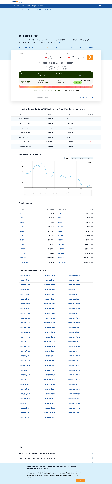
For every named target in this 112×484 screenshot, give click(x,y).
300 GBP (60, 231)
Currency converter (18, 6)
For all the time (89, 158)
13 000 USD (68, 47)
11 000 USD (44, 47)
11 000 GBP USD (86, 98)
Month (67, 158)
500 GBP (60, 240)
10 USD (21, 217)
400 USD (21, 235)
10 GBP (60, 217)
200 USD (21, 226)
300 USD (21, 231)
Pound (28, 6)
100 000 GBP (61, 258)
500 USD (21, 240)
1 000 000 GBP (62, 262)
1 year (81, 158)
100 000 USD (23, 258)
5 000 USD (22, 249)
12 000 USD (56, 47)
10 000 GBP (61, 253)
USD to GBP (23, 47)
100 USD (21, 222)
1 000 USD (22, 244)
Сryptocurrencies (37, 6)
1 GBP (59, 213)
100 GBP (60, 222)
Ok (81, 480)
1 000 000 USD (23, 262)
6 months (74, 158)
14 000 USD (80, 47)
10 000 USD (32, 47)
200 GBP (60, 226)
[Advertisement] (56, 23)
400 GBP (60, 235)
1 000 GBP (61, 244)
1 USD (20, 213)
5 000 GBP (61, 249)
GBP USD (57, 42)
